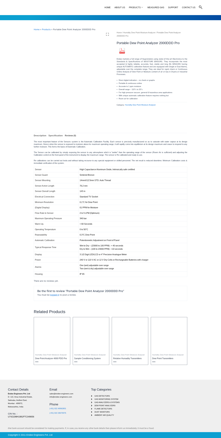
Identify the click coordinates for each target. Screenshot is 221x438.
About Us (119, 7)
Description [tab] (40, 135)
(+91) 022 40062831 (57, 408)
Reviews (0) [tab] (70, 135)
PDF (122, 54)
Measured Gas (155, 7)
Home (107, 7)
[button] (200, 7)
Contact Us (188, 7)
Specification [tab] (55, 135)
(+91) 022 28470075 (57, 413)
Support (173, 7)
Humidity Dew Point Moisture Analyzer (139, 33)
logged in (54, 295)
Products (135, 7)
